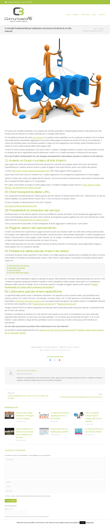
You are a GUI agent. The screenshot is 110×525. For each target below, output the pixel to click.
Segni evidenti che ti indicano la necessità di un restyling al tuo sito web (24, 433)
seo (69, 350)
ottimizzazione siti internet (49, 350)
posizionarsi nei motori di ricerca (28, 301)
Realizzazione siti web (66, 304)
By (50, 347)
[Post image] (9, 415)
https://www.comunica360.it (24, 374)
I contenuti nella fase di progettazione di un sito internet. (60, 416)
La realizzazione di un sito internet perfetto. (94, 430)
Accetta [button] (82, 522)
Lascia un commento (73, 347)
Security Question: (11, 506)
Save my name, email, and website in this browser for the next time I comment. (28, 496)
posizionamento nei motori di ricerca (34, 220)
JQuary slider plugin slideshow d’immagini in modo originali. (25, 416)
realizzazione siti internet (61, 350)
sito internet (38, 137)
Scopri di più (90, 522)
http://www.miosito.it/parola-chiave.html (21, 206)
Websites (39, 347)
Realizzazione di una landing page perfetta (59, 430)
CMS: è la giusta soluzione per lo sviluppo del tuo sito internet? (93, 417)
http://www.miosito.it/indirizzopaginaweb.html (30, 171)
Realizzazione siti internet (43, 304)
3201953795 (28, 2)
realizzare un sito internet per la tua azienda (57, 330)
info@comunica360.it (13, 2)
